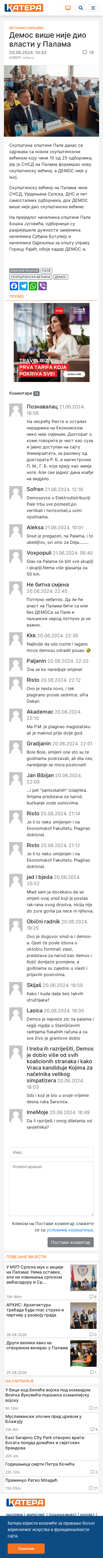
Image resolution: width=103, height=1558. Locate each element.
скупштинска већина (30, 277)
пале (46, 271)
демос (61, 277)
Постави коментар (70, 1242)
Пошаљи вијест (63, 1515)
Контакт (87, 1515)
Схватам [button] (26, 1548)
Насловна (14, 1515)
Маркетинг (36, 1515)
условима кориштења (70, 1229)
